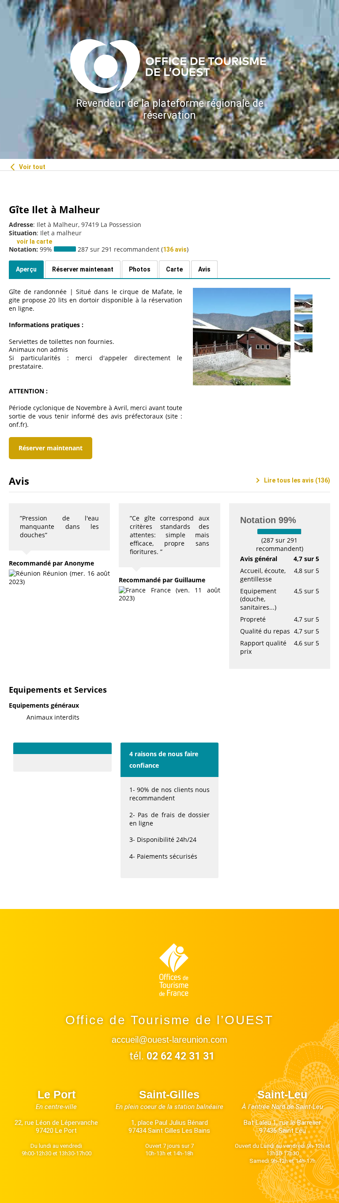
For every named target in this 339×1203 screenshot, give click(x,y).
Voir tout (31, 166)
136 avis (175, 249)
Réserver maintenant (51, 448)
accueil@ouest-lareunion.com (169, 1040)
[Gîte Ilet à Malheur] (241, 336)
